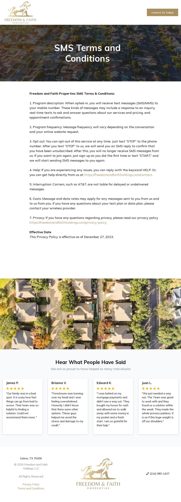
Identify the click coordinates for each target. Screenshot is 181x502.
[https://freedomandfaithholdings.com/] (71, 12)
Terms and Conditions (30, 488)
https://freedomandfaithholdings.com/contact (118, 175)
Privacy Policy (30, 484)
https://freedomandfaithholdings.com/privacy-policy (68, 222)
